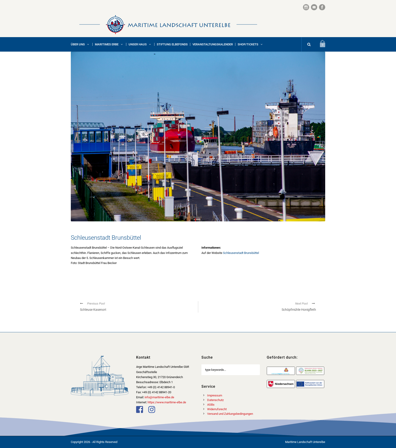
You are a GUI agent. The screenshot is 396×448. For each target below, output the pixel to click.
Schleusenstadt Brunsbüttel (241, 253)
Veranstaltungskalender (212, 44)
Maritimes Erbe (106, 44)
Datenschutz (215, 400)
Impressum (214, 395)
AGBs (210, 404)
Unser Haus (138, 44)
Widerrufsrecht (217, 409)
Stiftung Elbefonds (172, 44)
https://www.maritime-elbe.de (167, 402)
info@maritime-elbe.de (159, 397)
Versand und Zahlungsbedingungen (230, 413)
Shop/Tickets (248, 44)
